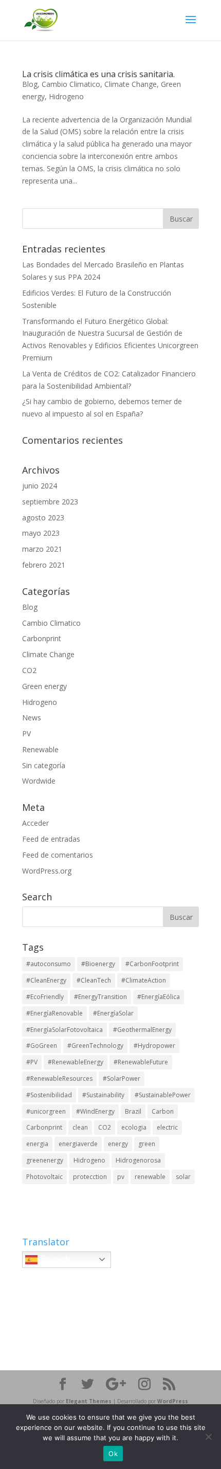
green (146, 1143)
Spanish (54, 1259)
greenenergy (44, 1160)
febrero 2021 (43, 565)
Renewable (40, 749)
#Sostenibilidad (49, 1095)
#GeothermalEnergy (142, 1029)
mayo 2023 (41, 533)
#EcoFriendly (45, 996)
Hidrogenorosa (138, 1160)
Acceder (35, 823)
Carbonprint (41, 638)
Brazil (133, 1111)
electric (167, 1127)
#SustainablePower (163, 1095)
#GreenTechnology (95, 1045)
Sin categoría (43, 765)
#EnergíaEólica (158, 996)
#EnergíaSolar (113, 1013)
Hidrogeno (66, 96)
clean (80, 1127)
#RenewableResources (59, 1078)
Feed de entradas (51, 839)
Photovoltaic (44, 1176)
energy (118, 1143)
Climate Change (130, 84)
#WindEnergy (95, 1111)
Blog (30, 84)
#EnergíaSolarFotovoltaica (64, 1029)
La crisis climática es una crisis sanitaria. (98, 74)
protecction (90, 1176)
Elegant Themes (89, 1401)
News (31, 717)
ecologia (133, 1127)
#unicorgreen (46, 1111)
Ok (113, 1453)
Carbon (163, 1111)
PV (26, 733)
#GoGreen (41, 1045)
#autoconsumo (48, 963)
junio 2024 (39, 486)
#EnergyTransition (100, 996)
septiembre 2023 (50, 501)
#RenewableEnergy (75, 1062)
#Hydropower (154, 1045)
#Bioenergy (98, 963)
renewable (150, 1176)
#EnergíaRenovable (54, 1013)
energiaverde (78, 1143)
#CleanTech (94, 980)
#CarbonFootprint (152, 963)
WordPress (172, 1401)
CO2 (29, 670)
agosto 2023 (43, 517)
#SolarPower (121, 1078)
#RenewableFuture (141, 1062)
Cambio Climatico (71, 84)
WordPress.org (46, 871)
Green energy (44, 686)
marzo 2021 (42, 549)
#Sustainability (103, 1095)
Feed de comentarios (57, 855)
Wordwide (39, 781)
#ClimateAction (143, 980)
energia (37, 1143)
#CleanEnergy (46, 980)
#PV (32, 1062)
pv (120, 1176)
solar (183, 1176)
